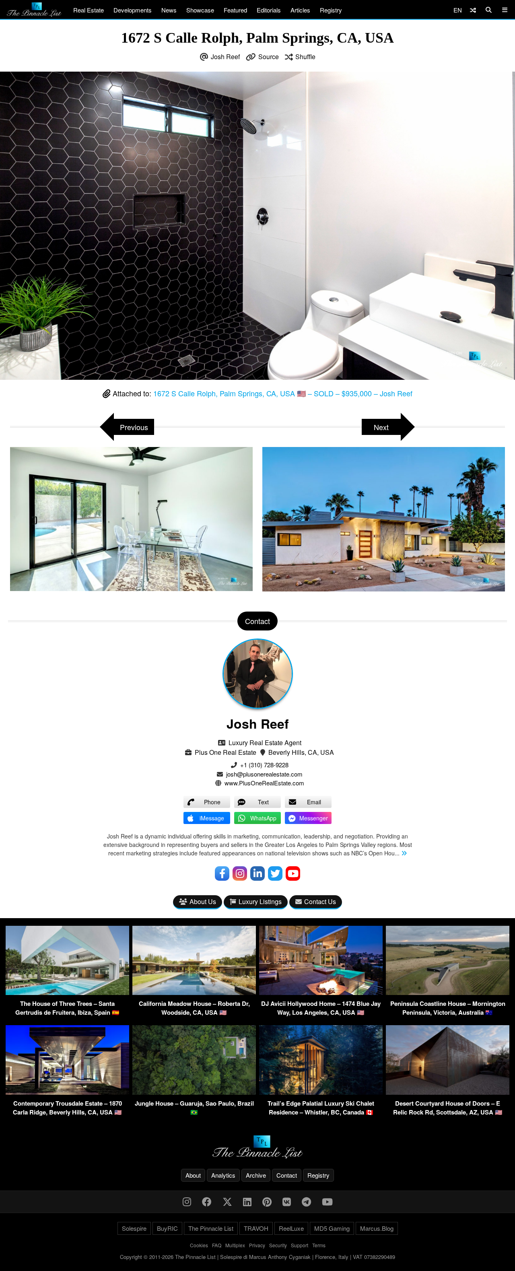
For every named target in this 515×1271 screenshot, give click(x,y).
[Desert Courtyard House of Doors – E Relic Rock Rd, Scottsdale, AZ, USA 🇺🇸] (447, 1092)
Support (299, 1245)
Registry (331, 10)
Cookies (199, 1245)
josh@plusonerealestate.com (264, 774)
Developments (132, 10)
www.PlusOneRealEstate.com (264, 783)
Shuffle (305, 56)
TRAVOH (256, 1228)
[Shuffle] (473, 10)
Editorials (269, 10)
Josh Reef (225, 56)
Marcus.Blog (376, 1228)
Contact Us (320, 901)
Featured (235, 10)
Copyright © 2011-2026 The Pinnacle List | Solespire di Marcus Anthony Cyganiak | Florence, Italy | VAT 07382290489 (257, 1257)
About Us (203, 901)
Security (278, 1245)
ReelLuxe (291, 1228)
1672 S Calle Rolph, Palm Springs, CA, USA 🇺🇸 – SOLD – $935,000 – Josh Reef (282, 393)
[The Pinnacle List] (257, 1147)
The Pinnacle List (210, 1228)
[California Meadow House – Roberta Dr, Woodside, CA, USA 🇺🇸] (194, 992)
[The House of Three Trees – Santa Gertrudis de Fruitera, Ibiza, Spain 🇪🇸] (67, 992)
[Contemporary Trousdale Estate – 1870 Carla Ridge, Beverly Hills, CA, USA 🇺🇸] (67, 1092)
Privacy (257, 1245)
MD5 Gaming (332, 1228)
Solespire (134, 1228)
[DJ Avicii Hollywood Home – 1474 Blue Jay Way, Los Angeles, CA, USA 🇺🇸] (321, 992)
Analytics (223, 1175)
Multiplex (235, 1245)
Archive (256, 1175)
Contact (286, 1175)
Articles (300, 10)
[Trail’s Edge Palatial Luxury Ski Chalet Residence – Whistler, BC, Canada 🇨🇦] (321, 1092)
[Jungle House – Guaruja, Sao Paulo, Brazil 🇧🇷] (194, 1092)
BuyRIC (167, 1228)
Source (268, 56)
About (193, 1175)
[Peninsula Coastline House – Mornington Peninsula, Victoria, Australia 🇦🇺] (447, 992)
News (169, 10)
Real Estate (88, 10)
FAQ (216, 1245)
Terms (318, 1245)
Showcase (200, 10)
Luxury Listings (260, 901)
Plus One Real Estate (225, 752)
